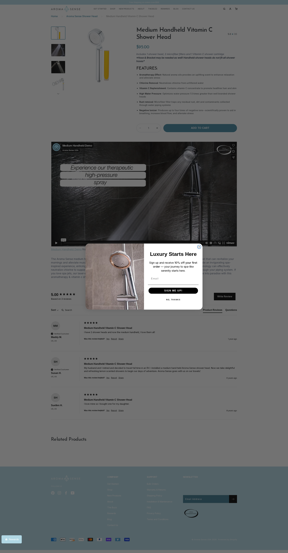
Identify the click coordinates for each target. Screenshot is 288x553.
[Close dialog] (199, 247)
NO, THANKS (173, 300)
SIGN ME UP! (173, 290)
